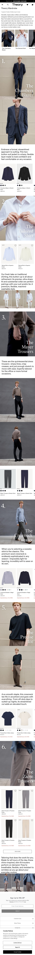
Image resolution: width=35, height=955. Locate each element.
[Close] (33, 1)
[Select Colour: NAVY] (1, 185)
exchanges (17, 1)
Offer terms (12, 901)
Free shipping (10, 1)
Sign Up (17, 911)
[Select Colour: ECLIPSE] (1, 730)
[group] (8, 174)
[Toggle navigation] (2, 4)
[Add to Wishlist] (15, 245)
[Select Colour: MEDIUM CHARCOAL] (5, 185)
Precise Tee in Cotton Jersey (7, 733)
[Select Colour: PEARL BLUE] (8, 730)
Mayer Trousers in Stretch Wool (7, 493)
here (25, 901)
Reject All (17, 947)
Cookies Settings (17, 942)
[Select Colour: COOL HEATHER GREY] (1, 590)
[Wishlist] (27, 4)
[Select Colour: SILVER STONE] (5, 730)
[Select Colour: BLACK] (3, 185)
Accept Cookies (17, 952)
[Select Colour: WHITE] (10, 730)
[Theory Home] (17, 4)
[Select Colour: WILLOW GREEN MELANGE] (10, 590)
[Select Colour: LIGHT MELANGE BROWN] (8, 590)
